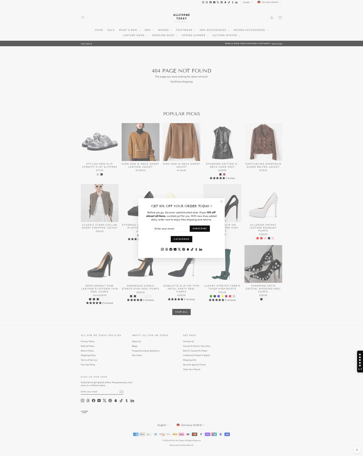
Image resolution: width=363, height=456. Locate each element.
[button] (360, 361)
